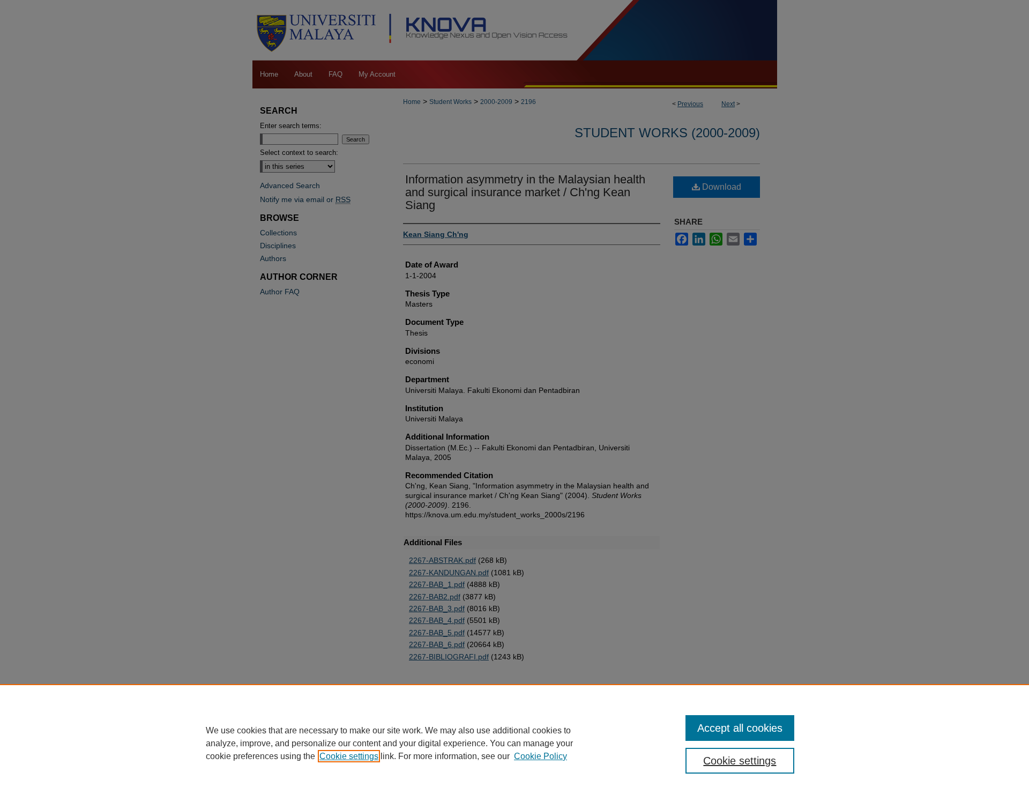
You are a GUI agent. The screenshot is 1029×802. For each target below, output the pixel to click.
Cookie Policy (540, 756)
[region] (514, 743)
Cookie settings (348, 756)
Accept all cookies (739, 728)
